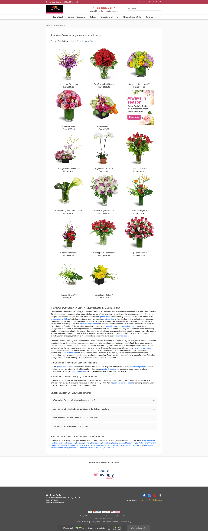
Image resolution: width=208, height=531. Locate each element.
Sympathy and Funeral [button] (110, 17)
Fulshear (54, 442)
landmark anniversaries (89, 323)
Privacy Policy (95, 521)
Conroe (129, 445)
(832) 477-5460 (52, 500)
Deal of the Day (59, 17)
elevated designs (111, 326)
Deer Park (55, 445)
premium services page (122, 382)
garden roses (105, 316)
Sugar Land (106, 442)
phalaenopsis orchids (59, 319)
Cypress (62, 442)
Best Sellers (63, 41)
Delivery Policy (126, 521)
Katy (144, 440)
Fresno (122, 445)
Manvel (136, 445)
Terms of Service (82, 521)
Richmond (151, 440)
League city (70, 442)
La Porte (139, 442)
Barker (107, 447)
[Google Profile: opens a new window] (149, 495)
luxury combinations (78, 371)
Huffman (72, 447)
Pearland (79, 442)
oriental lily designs (108, 369)
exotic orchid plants (69, 352)
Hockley (151, 445)
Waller (66, 447)
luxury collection (122, 335)
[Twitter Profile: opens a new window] (160, 495)
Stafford (152, 442)
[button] (201, 521)
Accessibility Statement (110, 521)
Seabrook (143, 445)
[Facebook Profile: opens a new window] (144, 495)
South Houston (57, 447)
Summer (71, 17)
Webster (107, 445)
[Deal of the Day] (139, 107)
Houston (91, 447)
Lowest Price (89, 41)
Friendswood (96, 442)
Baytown (115, 445)
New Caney (90, 445)
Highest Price (76, 41)
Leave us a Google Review (150, 500)
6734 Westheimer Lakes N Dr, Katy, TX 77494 (63, 497)
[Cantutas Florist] (63, 9)
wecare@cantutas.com (55, 502)
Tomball (121, 442)
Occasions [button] (81, 17)
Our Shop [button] (149, 17)
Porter (146, 442)
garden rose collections (66, 366)
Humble (87, 442)
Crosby (82, 445)
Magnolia (63, 445)
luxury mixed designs (143, 347)
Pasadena (99, 447)
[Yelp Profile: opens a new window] (154, 495)
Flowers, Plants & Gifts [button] (132, 17)
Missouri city (130, 442)
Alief (112, 447)
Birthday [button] (93, 17)
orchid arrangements (138, 366)
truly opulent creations (129, 326)
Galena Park (82, 447)
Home (48, 25)
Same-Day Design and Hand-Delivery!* (62, 1)
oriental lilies (109, 319)
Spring (114, 442)
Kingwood (100, 445)
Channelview (73, 445)
